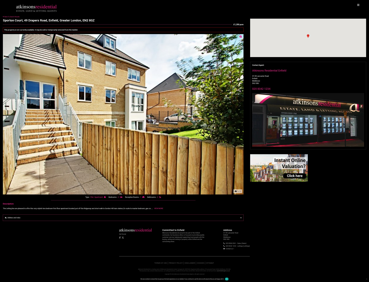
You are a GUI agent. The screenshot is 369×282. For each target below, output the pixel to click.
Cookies (200, 263)
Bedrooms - (113, 197)
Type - (87, 197)
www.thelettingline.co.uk (223, 271)
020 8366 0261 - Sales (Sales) (236, 243)
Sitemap (210, 263)
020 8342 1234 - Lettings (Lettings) (238, 246)
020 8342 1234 (261, 88)
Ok (227, 279)
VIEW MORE (158, 208)
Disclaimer (190, 263)
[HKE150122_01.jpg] (123, 114)
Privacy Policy (176, 263)
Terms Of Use (160, 263)
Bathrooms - (152, 197)
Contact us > (230, 249)
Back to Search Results (12, 17)
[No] (367, 279)
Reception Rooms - (132, 197)
